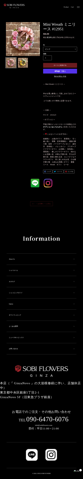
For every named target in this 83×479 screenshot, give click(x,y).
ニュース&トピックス (16, 337)
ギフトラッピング (15, 315)
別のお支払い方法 (60, 76)
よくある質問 (13, 326)
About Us (12, 259)
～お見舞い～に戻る (43, 204)
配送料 (49, 37)
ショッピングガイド (15, 293)
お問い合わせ (13, 349)
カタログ (12, 281)
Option (11, 304)
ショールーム (13, 270)
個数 (44, 54)
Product (66, 7)
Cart (72, 7)
